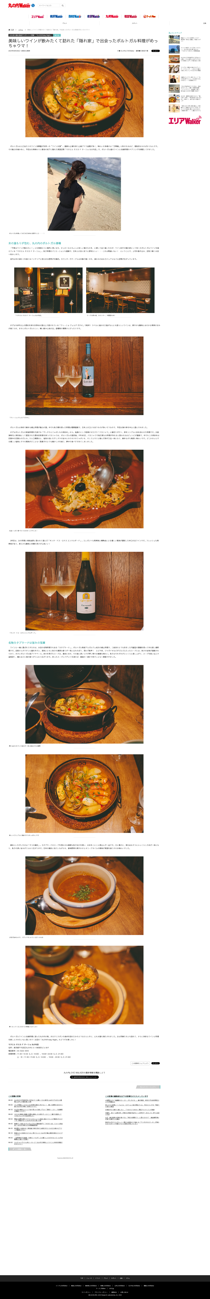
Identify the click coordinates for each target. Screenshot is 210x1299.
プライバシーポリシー (101, 1292)
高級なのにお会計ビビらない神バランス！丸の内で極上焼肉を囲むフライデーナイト (38, 1133)
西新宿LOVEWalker (91, 1286)
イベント (97, 1278)
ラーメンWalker (101, 1288)
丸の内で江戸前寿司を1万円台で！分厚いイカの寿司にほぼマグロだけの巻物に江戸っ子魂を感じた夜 (38, 1100)
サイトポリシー (86, 1292)
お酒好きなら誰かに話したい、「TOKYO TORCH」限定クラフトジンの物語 (129, 1109)
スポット (113, 1278)
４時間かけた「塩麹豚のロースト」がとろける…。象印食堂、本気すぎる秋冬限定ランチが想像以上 (132, 1101)
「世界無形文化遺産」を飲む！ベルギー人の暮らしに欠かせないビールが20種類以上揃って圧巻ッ (38, 1138)
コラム (105, 23)
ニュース (89, 1278)
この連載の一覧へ (21, 1149)
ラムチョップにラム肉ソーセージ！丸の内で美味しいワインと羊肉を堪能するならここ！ (38, 1143)
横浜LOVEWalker (76, 1286)
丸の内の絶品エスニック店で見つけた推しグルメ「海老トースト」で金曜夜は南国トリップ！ (38, 1110)
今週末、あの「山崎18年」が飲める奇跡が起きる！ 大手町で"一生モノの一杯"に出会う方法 (132, 1113)
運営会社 (114, 1292)
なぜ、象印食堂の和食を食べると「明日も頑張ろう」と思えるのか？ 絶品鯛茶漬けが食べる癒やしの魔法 (132, 1118)
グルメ (106, 1278)
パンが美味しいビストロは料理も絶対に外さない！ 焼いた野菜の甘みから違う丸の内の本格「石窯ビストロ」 (38, 1105)
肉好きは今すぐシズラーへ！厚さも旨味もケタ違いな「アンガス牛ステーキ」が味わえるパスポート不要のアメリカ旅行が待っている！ (132, 1123)
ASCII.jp (111, 1288)
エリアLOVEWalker (61, 1286)
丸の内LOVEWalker (134, 1286)
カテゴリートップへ (149, 1087)
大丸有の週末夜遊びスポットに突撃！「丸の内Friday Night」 (31, 35)
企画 (35, 23)
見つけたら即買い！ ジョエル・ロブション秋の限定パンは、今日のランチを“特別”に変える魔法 (132, 1105)
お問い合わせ (124, 1292)
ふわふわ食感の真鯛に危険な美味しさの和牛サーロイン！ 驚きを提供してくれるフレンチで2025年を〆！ (38, 1115)
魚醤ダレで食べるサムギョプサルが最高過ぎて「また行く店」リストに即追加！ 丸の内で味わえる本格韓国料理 (38, 1124)
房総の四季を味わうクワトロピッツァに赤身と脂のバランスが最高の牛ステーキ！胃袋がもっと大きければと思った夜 (38, 1119)
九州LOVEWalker (120, 1286)
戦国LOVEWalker (149, 1286)
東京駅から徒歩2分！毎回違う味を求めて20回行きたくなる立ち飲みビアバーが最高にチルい (38, 1129)
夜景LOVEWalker (106, 1286)
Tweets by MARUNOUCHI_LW (65, 1158)
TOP (175, 23)
